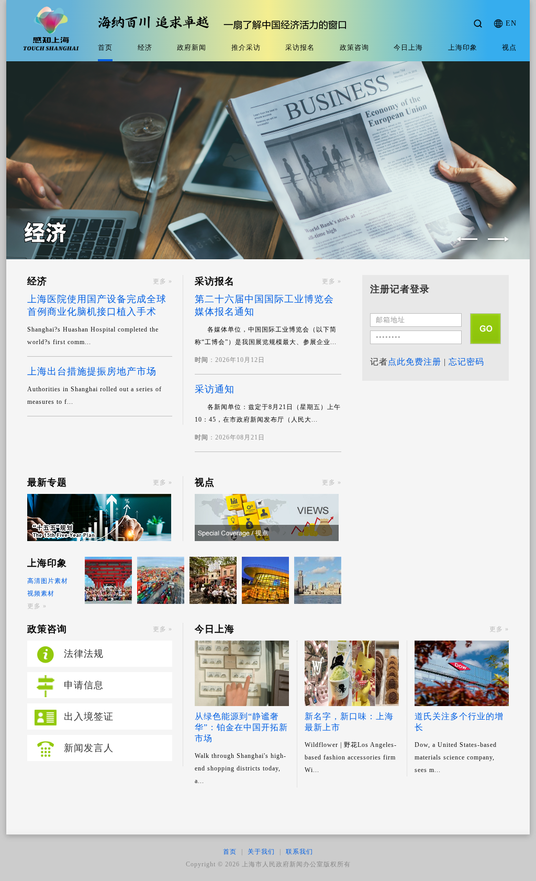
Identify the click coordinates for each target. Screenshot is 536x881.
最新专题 (47, 482)
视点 (509, 47)
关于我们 (261, 851)
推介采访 (246, 47)
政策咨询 (354, 47)
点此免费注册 (414, 361)
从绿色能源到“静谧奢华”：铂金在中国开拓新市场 (241, 727)
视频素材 (40, 593)
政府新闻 (191, 47)
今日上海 (408, 47)
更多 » (162, 281)
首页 (105, 47)
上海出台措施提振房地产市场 (92, 371)
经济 (145, 47)
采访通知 (214, 389)
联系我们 (299, 851)
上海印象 (462, 47)
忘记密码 (466, 361)
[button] (498, 239)
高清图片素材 (47, 581)
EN (511, 23)
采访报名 (300, 47)
